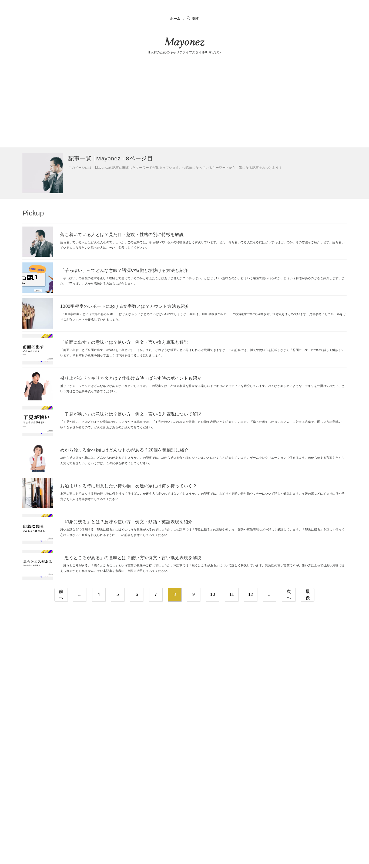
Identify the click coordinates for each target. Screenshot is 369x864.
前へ (61, 594)
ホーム (175, 18)
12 (250, 594)
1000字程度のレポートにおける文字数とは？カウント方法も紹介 (124, 306)
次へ (289, 594)
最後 (308, 594)
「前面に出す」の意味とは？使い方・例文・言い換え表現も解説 (124, 342)
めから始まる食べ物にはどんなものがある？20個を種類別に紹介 (124, 450)
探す (195, 18)
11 (231, 594)
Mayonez (184, 43)
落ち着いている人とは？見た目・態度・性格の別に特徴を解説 (122, 234)
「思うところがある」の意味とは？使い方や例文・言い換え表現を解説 (130, 557)
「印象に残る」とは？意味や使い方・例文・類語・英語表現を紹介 (126, 521)
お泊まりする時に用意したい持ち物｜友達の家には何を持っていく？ (128, 486)
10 (212, 594)
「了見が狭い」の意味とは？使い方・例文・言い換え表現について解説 (130, 414)
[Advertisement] (184, 101)
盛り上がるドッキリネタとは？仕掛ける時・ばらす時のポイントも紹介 (130, 378)
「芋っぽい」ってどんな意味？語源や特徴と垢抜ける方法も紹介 (124, 270)
